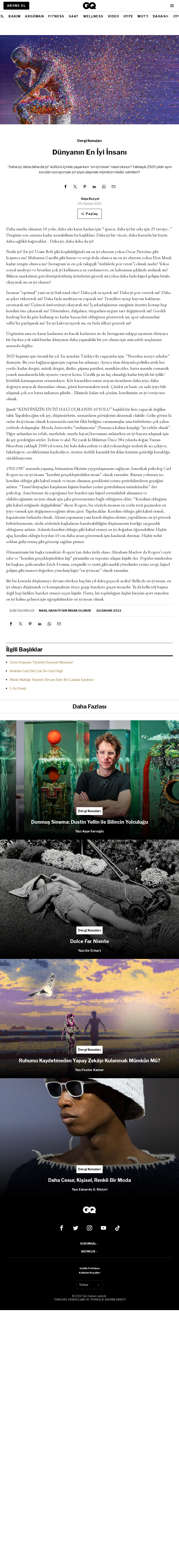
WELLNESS (93, 16)
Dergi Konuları (89, 141)
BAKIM (15, 16)
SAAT (74, 16)
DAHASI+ (161, 16)
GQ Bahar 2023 (108, 610)
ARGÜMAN (34, 16)
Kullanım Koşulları (89, 1272)
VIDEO (113, 16)
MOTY (143, 16)
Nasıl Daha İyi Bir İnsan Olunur (65, 610)
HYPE (128, 16)
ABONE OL (16, 5)
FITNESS (56, 16)
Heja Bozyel (90, 199)
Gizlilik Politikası (89, 1268)
